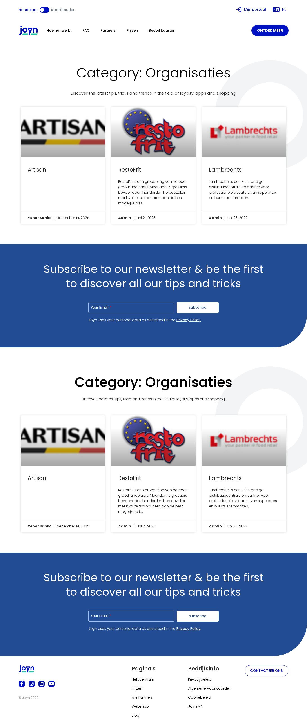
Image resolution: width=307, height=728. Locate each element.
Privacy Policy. (188, 320)
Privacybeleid (199, 679)
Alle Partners (142, 697)
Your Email (100, 307)
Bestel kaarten (162, 30)
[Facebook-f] (22, 684)
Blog (135, 715)
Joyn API (195, 706)
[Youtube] (51, 684)
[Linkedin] (41, 684)
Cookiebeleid (199, 697)
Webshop (140, 706)
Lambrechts (225, 169)
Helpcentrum (143, 679)
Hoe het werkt (59, 30)
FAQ (86, 30)
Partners (108, 30)
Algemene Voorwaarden (209, 688)
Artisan (37, 169)
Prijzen (132, 30)
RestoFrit (129, 169)
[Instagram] (32, 684)
